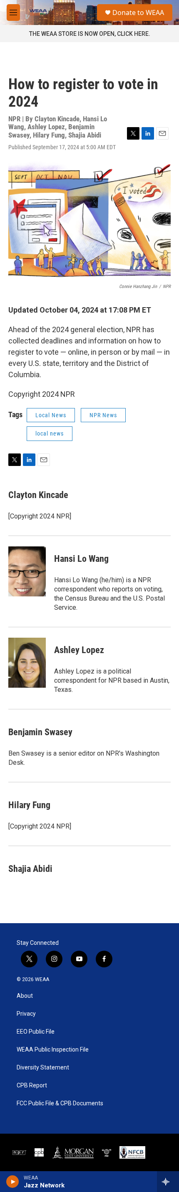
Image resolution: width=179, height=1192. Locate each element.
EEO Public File (36, 1032)
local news (49, 433)
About (25, 996)
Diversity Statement (43, 1067)
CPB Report (32, 1085)
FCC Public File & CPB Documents (60, 1103)
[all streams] (168, 1181)
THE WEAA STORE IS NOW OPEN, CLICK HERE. (89, 33)
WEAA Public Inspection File (53, 1050)
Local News (50, 415)
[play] (12, 1181)
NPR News (103, 415)
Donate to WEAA (138, 12)
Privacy (26, 1014)
